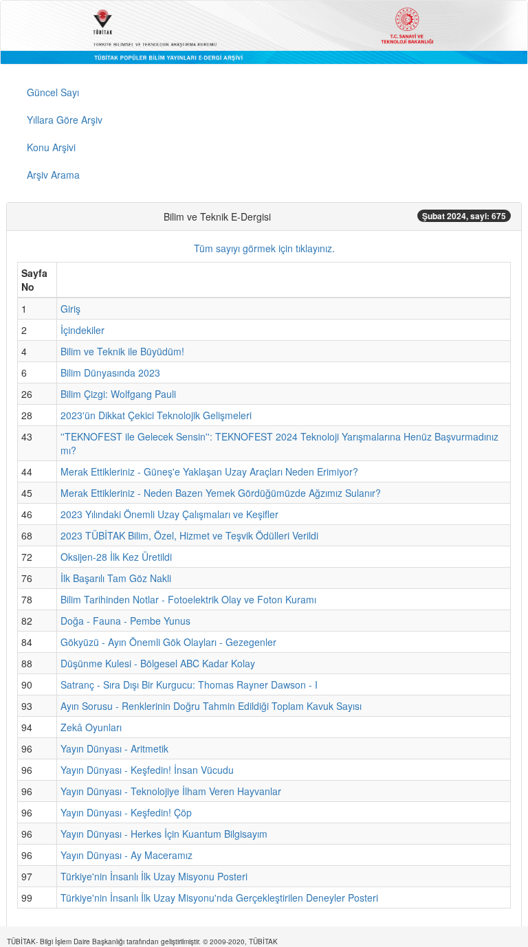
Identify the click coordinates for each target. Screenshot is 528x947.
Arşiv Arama (53, 174)
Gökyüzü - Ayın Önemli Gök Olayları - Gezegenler (168, 642)
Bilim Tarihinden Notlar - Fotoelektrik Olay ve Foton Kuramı (188, 599)
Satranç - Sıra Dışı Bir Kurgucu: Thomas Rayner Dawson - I (189, 684)
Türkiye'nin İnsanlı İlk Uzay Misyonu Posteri (154, 876)
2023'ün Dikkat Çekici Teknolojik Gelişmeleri (156, 415)
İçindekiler (82, 330)
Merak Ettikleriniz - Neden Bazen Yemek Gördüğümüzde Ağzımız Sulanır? (220, 493)
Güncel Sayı (53, 92)
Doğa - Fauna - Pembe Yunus (125, 620)
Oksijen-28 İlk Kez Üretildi (116, 557)
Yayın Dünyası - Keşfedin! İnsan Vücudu (147, 770)
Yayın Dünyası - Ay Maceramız (126, 855)
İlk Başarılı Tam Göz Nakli (115, 578)
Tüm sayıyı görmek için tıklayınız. (264, 248)
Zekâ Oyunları (91, 727)
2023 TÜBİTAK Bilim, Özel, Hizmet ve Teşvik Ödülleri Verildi (189, 535)
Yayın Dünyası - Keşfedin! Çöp (126, 812)
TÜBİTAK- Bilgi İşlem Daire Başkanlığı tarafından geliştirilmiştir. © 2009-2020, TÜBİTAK (142, 941)
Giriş (70, 308)
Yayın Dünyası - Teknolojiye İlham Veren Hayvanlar (170, 791)
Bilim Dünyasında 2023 (110, 372)
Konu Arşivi (51, 147)
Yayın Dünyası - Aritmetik (114, 748)
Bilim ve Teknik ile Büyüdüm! (122, 351)
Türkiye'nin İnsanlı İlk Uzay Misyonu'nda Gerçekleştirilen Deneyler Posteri (219, 897)
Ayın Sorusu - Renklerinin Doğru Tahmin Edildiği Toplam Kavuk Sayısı (211, 706)
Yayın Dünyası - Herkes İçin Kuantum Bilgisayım (163, 833)
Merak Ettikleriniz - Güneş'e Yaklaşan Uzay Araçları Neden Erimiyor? (209, 471)
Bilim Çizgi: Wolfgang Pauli (118, 394)
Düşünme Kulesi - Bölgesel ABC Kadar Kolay (157, 663)
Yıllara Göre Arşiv (64, 119)
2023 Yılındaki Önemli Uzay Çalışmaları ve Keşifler (169, 514)
